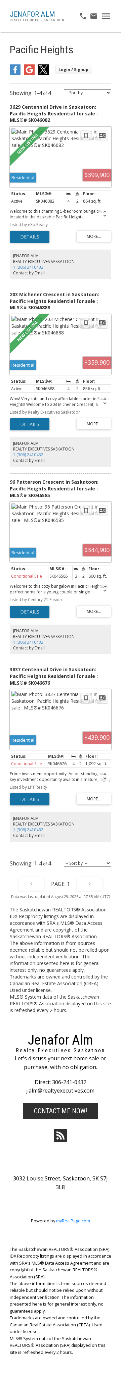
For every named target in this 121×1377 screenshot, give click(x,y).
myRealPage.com (73, 1221)
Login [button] (73, 69)
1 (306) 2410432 (28, 267)
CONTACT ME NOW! (60, 1111)
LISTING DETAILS (29, 237)
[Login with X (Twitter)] (43, 73)
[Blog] (60, 1135)
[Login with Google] (29, 73)
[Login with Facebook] (15, 73)
